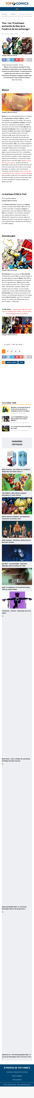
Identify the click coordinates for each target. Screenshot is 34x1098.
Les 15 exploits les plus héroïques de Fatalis (21, 427)
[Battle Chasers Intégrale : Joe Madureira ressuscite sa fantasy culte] (17, 505)
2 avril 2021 (15, 413)
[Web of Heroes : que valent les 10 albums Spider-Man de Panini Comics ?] (17, 458)
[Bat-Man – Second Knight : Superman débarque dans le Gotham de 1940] (17, 552)
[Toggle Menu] (17, 9)
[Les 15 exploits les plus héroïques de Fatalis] (5, 428)
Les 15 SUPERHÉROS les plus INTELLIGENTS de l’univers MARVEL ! (19, 418)
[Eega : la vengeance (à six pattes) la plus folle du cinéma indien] (17, 576)
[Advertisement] (17, 384)
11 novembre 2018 (17, 422)
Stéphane (22, 413)
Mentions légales (17, 1076)
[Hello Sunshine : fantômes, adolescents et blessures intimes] (17, 529)
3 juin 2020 (6, 34)
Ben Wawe (15, 34)
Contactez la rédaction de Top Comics (17, 1072)
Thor (21, 362)
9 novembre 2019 (16, 430)
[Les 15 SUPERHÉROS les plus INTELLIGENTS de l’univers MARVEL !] (5, 419)
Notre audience (17, 1079)
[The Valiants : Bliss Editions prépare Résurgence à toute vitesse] (17, 482)
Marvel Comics (11, 362)
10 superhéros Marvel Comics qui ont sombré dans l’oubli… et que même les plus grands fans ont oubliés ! (17, 311)
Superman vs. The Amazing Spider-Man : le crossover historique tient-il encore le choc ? (16, 1057)
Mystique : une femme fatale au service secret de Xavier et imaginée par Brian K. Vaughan (20, 409)
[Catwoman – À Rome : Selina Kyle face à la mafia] (17, 600)
